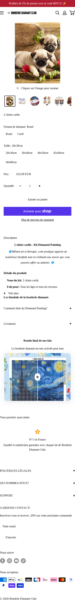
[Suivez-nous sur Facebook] (2, 560)
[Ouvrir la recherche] (58, 13)
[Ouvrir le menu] (2, 12)
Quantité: (9, 185)
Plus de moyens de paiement (37, 219)
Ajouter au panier (37, 199)
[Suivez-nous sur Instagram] (9, 560)
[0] (72, 13)
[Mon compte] (64, 13)
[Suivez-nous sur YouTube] (16, 560)
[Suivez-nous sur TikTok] (23, 560)
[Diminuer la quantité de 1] (20, 186)
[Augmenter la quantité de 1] (39, 186)
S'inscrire (10, 537)
